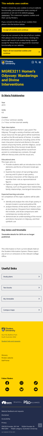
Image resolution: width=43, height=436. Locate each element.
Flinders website (7, 358)
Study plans (8, 276)
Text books (7, 288)
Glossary (5, 355)
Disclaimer (5, 415)
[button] (32, 62)
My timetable (8, 299)
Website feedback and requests (13, 411)
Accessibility (6, 419)
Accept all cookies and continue (15, 30)
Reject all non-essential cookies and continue (17, 52)
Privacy (4, 423)
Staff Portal (5, 360)
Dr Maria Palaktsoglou (13, 95)
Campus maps (9, 310)
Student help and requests (11, 341)
